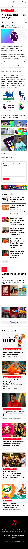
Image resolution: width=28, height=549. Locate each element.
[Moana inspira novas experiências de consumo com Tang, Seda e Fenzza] (14, 491)
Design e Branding (8, 9)
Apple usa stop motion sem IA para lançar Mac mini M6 (17, 199)
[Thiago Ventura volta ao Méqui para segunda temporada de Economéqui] (5, 253)
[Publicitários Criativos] (14, 2)
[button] (2, 2)
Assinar (6, 179)
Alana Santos (12, 25)
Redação (10, 356)
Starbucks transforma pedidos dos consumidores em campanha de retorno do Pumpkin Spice (18, 210)
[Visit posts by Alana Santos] (2, 26)
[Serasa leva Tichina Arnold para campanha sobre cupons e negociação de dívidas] (5, 219)
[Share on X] (5, 22)
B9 (10, 153)
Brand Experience (10, 468)
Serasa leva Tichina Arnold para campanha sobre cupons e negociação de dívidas (13, 443)
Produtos (7, 500)
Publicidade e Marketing (12, 349)
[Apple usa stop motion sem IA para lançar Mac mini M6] (5, 199)
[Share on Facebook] (2, 22)
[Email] (8, 22)
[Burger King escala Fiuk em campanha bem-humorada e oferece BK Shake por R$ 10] (5, 230)
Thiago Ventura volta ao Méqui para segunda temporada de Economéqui (13, 414)
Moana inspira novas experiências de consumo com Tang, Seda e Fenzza (13, 505)
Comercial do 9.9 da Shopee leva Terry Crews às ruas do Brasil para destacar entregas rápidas (18, 243)
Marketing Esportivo (9, 11)
